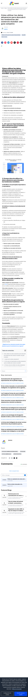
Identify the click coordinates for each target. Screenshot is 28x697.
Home (2, 8)
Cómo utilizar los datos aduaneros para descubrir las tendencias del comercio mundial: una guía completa (17, 9)
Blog (5, 8)
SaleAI (6, 284)
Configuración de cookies (7, 693)
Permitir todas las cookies (21, 693)
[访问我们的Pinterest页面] (18, 42)
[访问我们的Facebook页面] (2, 42)
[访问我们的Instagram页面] (5, 42)
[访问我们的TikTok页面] (21, 42)
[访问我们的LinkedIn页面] (8, 42)
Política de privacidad (17, 688)
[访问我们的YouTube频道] (11, 42)
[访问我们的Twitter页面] (15, 42)
